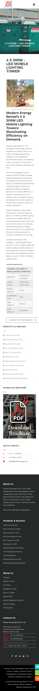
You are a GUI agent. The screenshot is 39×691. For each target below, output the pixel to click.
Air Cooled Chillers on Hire (14, 348)
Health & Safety (9, 604)
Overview (6, 577)
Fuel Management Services (14, 365)
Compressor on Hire (12, 357)
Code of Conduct (9, 592)
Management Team (10, 589)
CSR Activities (8, 608)
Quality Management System (13, 600)
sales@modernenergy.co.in (17, 461)
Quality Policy (8, 596)
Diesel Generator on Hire (13, 339)
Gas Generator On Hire (13, 344)
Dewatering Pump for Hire (14, 374)
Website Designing (22, 687)
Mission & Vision (9, 581)
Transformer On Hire (12, 335)
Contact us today (25, 250)
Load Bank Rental (11, 370)
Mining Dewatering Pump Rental (16, 378)
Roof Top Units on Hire (13, 352)
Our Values (7, 585)
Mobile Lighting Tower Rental (15, 361)
